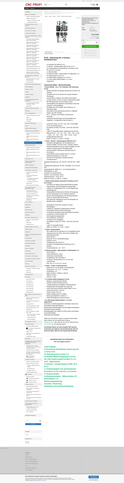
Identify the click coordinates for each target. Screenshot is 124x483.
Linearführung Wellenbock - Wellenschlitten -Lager (30, 188)
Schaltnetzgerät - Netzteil (30, 336)
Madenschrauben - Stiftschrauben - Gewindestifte (32, 389)
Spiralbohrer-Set (29, 309)
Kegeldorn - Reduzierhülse (31, 18)
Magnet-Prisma (28, 204)
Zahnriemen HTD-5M (32, 382)
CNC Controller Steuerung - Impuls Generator (31, 25)
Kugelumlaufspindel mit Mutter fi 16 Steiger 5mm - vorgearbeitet (32, 43)
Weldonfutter (28, 121)
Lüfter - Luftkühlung (28, 202)
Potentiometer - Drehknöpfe (30, 240)
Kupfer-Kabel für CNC (29, 158)
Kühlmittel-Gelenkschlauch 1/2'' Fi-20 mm (33, 153)
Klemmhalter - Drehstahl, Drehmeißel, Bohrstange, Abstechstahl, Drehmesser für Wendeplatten (33, 353)
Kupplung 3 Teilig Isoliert (29, 165)
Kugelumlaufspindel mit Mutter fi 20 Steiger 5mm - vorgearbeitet (32, 52)
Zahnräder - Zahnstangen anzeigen (32, 361)
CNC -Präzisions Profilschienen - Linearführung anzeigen (33, 179)
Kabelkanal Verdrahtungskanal (30, 128)
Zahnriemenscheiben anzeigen (31, 386)
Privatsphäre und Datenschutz (30, 467)
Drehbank (27, 91)
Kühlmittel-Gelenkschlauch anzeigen (33, 147)
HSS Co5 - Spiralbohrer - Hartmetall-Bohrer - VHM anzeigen (33, 315)
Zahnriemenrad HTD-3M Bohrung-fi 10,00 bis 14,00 (32, 392)
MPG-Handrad (27, 231)
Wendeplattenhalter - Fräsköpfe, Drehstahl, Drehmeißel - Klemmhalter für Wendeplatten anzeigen (33, 347)
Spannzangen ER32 (29, 290)
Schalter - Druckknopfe (29, 248)
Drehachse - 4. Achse (29, 89)
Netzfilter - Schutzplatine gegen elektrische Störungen (33, 235)
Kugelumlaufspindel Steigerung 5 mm (33, 68)
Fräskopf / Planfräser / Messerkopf (31, 108)
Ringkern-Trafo (29, 331)
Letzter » (58, 16)
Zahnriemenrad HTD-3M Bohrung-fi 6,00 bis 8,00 (33, 395)
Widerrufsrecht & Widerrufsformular (31, 463)
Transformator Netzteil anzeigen (32, 326)
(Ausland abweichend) (93, 30)
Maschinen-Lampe (28, 209)
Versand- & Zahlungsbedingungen (31, 461)
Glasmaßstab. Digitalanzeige (30, 123)
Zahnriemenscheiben (29, 384)
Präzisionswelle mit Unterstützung (32, 185)
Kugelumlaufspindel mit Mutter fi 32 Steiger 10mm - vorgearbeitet (32, 61)
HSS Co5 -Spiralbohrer (31, 319)
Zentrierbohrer (28, 106)
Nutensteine (28, 270)
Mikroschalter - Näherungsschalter (31, 217)
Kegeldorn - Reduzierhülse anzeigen (33, 20)
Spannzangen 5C (29, 281)
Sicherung (27, 263)
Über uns (32, 8)
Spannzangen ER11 (29, 282)
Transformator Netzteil (29, 324)
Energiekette (27, 97)
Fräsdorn (27, 117)
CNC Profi (78, 17)
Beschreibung (48, 52)
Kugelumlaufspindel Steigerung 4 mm (33, 66)
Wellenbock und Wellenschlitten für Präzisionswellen (32, 196)
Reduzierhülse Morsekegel (32, 22)
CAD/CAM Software (29, 82)
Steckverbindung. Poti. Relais (30, 321)
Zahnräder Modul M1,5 (31, 370)
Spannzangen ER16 (29, 284)
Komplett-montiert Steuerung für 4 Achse (32, 140)
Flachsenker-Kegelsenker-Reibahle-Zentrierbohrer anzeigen (32, 103)
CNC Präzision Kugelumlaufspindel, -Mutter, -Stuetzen (33, 36)
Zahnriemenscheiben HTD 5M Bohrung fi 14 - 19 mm (33, 398)
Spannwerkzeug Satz (29, 274)
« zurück (50, 16)
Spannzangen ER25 (29, 288)
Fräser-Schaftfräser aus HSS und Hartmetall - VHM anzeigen (32, 407)
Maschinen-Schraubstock (30, 212)
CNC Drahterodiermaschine (30, 28)
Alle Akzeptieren (93, 477)
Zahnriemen (30, 374)
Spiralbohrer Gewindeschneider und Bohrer (33, 295)
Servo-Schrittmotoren (29, 261)
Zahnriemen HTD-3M (32, 380)
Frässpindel (27, 110)
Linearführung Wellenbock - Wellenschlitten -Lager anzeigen (32, 191)
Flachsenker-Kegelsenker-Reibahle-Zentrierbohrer (31, 100)
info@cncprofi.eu (49, 322)
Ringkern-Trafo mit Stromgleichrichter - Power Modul (33, 334)
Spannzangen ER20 (29, 286)
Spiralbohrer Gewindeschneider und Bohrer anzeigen (32, 298)
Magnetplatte (27, 207)
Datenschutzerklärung (42, 480)
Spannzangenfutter (29, 292)
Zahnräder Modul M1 (31, 368)
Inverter (26, 125)
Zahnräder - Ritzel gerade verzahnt (32, 363)
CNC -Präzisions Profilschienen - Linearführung (32, 176)
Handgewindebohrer (30, 303)
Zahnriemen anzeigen (30, 376)
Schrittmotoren (28, 250)
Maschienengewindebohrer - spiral (32, 307)
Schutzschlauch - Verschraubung (31, 256)
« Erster (46, 16)
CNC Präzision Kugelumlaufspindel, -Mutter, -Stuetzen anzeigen (33, 40)
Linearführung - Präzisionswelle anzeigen (32, 173)
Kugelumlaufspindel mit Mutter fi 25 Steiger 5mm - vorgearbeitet (32, 58)
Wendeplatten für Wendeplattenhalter (30, 357)
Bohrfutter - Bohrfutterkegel (30, 14)
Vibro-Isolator (27, 338)
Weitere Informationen (93, 479)
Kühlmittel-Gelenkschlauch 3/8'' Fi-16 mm (33, 150)
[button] (84, 1)
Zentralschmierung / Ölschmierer (31, 400)
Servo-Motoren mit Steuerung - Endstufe (32, 258)
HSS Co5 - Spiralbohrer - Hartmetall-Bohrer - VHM (32, 312)
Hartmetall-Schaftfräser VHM (31, 409)
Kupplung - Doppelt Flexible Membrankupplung (30, 162)
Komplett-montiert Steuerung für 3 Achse (32, 137)
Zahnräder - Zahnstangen (29, 359)
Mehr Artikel (27, 442)
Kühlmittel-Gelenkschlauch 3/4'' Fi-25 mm (33, 156)
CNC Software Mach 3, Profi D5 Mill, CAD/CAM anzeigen (32, 79)
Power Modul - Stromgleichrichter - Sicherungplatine (33, 329)
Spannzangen (27, 276)
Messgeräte (27, 214)
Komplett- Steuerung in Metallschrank (32, 130)
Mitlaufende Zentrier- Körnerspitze (31, 226)
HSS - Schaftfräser (29, 411)
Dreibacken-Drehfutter (29, 94)
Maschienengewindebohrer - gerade (32, 305)
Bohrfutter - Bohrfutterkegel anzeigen (33, 16)
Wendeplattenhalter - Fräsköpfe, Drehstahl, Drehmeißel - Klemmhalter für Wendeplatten (33, 342)
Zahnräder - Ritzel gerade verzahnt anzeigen (33, 366)
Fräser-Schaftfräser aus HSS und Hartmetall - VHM (31, 404)
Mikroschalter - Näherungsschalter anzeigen (32, 220)
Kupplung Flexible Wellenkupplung (31, 167)
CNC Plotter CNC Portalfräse (30, 33)
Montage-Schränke (28, 229)
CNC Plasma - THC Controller (30, 30)
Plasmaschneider (28, 238)
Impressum (27, 454)
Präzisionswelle (29, 183)
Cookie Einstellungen (29, 470)
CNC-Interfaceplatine (29, 86)
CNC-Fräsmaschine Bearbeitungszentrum (32, 84)
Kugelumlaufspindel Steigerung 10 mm (33, 70)
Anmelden (33, 424)
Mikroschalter (28, 222)
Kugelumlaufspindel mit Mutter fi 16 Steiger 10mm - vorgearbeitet (32, 46)
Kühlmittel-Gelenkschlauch (30, 145)
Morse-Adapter (29, 119)
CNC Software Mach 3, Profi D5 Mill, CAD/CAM (31, 76)
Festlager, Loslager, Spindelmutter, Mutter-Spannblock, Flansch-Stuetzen (33, 73)
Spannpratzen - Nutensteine (30, 266)
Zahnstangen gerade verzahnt (31, 372)
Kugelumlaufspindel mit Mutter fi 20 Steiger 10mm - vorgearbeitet (32, 49)
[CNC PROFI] (33, 4)
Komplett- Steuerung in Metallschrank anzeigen (33, 134)
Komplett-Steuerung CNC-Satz (30, 142)
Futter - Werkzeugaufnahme (30, 113)
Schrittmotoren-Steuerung (30, 253)
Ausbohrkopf (27, 11)
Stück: (83, 40)
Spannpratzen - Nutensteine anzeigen (33, 268)
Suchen (26, 8)
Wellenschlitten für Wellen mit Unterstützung (31, 199)
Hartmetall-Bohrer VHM (31, 317)
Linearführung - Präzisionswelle (31, 170)
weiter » (54, 16)
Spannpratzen (28, 272)
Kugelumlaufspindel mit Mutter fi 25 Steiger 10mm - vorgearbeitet (32, 55)
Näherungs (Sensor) (30, 224)
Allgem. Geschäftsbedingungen (31, 459)
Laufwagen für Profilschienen (32, 181)
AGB (26, 465)
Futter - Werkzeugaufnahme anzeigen (33, 115)
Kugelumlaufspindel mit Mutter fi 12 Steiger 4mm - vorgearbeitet (32, 64)
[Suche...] (66, 4)
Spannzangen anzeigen (30, 279)
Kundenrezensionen (59, 52)
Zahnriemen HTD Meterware (33, 378)
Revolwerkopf (27, 245)
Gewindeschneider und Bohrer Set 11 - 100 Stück (33, 301)
